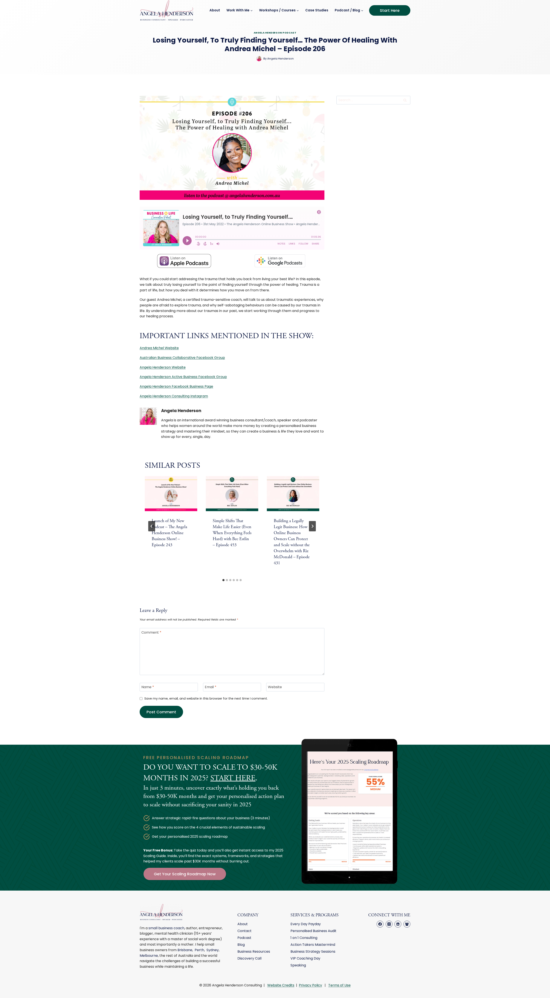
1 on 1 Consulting (303, 937)
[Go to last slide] (151, 526)
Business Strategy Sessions (312, 951)
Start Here (390, 10)
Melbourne (149, 955)
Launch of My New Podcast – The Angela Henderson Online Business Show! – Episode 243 (169, 533)
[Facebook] (380, 924)
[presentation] (171, 493)
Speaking (298, 965)
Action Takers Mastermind (312, 944)
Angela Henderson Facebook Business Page (176, 386)
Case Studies (316, 10)
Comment (151, 632)
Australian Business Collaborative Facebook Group (182, 357)
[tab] (223, 580)
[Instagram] (389, 924)
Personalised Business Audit (313, 930)
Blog (241, 944)
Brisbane (184, 950)
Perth (199, 950)
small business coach (166, 928)
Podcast (244, 937)
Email (210, 687)
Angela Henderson (181, 411)
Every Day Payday (305, 924)
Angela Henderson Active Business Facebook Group (183, 376)
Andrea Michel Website (159, 347)
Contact (244, 930)
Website (275, 687)
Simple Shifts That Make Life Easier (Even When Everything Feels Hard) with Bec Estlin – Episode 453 (232, 533)
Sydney (212, 950)
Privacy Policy (310, 985)
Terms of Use (339, 985)
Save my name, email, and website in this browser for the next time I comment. (206, 699)
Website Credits (280, 985)
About (214, 10)
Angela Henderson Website (163, 367)
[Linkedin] (397, 924)
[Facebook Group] (406, 924)
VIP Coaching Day (305, 958)
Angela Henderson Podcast (275, 32)
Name (147, 687)
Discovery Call (249, 958)
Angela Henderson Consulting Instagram (174, 396)
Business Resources (253, 951)
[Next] (312, 526)
